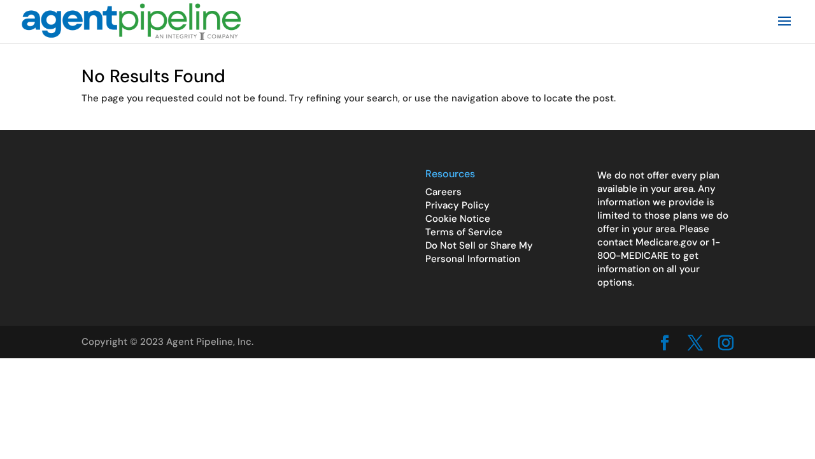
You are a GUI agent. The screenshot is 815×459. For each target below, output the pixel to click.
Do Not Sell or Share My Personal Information (479, 252)
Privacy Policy (457, 205)
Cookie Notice (457, 218)
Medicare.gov (666, 242)
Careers (443, 192)
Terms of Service (463, 232)
